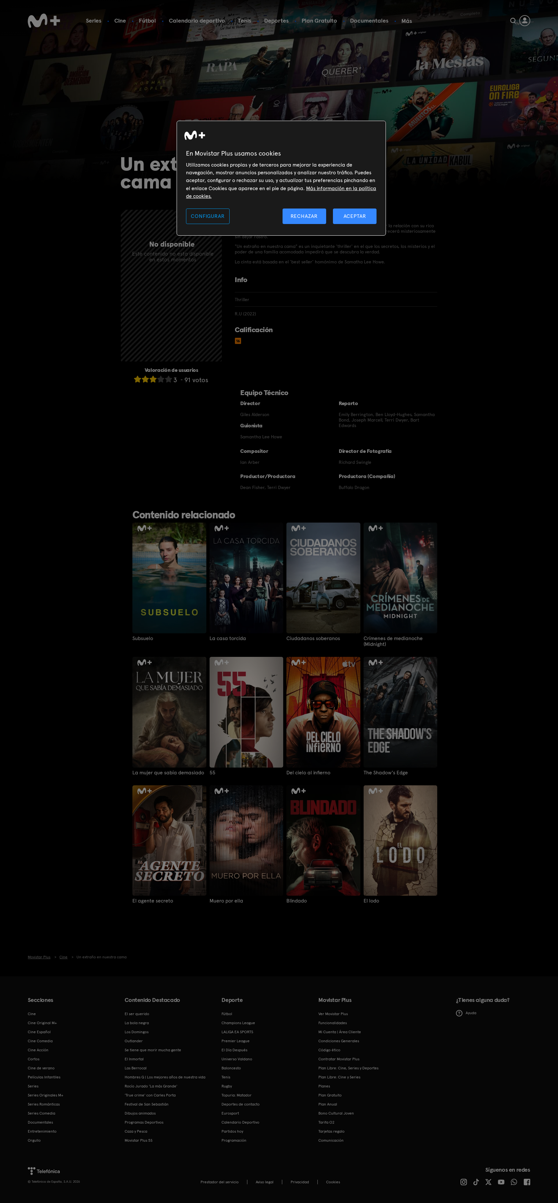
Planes (324, 1086)
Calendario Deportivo (240, 1122)
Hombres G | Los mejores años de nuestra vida (165, 1077)
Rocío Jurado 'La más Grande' (151, 1086)
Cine (120, 20)
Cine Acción (38, 1050)
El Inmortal (134, 1059)
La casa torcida (228, 638)
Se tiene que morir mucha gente (153, 1050)
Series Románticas (44, 1104)
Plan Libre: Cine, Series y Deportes (348, 1068)
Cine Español (39, 1032)
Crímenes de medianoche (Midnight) (393, 641)
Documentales (369, 20)
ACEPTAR (355, 216)
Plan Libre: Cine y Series (339, 1077)
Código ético (329, 1050)
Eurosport (230, 1113)
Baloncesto (231, 1068)
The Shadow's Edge (386, 773)
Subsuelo (142, 638)
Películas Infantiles (44, 1077)
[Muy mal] (137, 379)
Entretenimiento (42, 1131)
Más (406, 21)
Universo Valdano (237, 1059)
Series (93, 20)
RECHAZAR (304, 216)
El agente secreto (152, 901)
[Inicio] (44, 21)
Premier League (236, 1041)
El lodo (371, 901)
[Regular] (153, 379)
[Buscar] (513, 21)
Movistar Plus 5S (138, 1140)
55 (212, 773)
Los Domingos (137, 1032)
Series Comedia (41, 1113)
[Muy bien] (168, 379)
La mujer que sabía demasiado (168, 773)
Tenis (244, 20)
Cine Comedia (40, 1041)
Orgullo (34, 1140)
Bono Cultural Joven (336, 1113)
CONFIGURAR (207, 216)
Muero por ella (226, 901)
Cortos (33, 1059)
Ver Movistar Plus (333, 1014)
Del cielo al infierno (308, 773)
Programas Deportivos (144, 1122)
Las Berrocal (136, 1068)
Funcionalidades (332, 1023)
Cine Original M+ (42, 1023)
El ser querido (137, 1014)
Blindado (296, 901)
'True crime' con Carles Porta (150, 1095)
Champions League (238, 1023)
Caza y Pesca (136, 1131)
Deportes (276, 20)
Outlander (134, 1041)
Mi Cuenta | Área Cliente (339, 1032)
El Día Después (234, 1050)
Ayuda (471, 1013)
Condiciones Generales (338, 1041)
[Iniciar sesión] (524, 20)
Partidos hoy (232, 1131)
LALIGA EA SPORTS (237, 1032)
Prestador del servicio (220, 1182)
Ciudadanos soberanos (313, 638)
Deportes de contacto (241, 1104)
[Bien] (160, 379)
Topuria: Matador (237, 1095)
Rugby (227, 1086)
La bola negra (137, 1023)
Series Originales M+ (45, 1095)
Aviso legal (265, 1182)
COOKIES (333, 1182)
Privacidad (300, 1182)
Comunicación (331, 1140)
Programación (234, 1140)
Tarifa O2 (326, 1122)
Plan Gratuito (319, 20)
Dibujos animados (140, 1113)
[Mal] (145, 379)
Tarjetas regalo (331, 1131)
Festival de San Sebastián (147, 1104)
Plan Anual (327, 1104)
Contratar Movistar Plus (338, 1059)
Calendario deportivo (197, 20)
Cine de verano (41, 1068)
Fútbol (147, 20)
